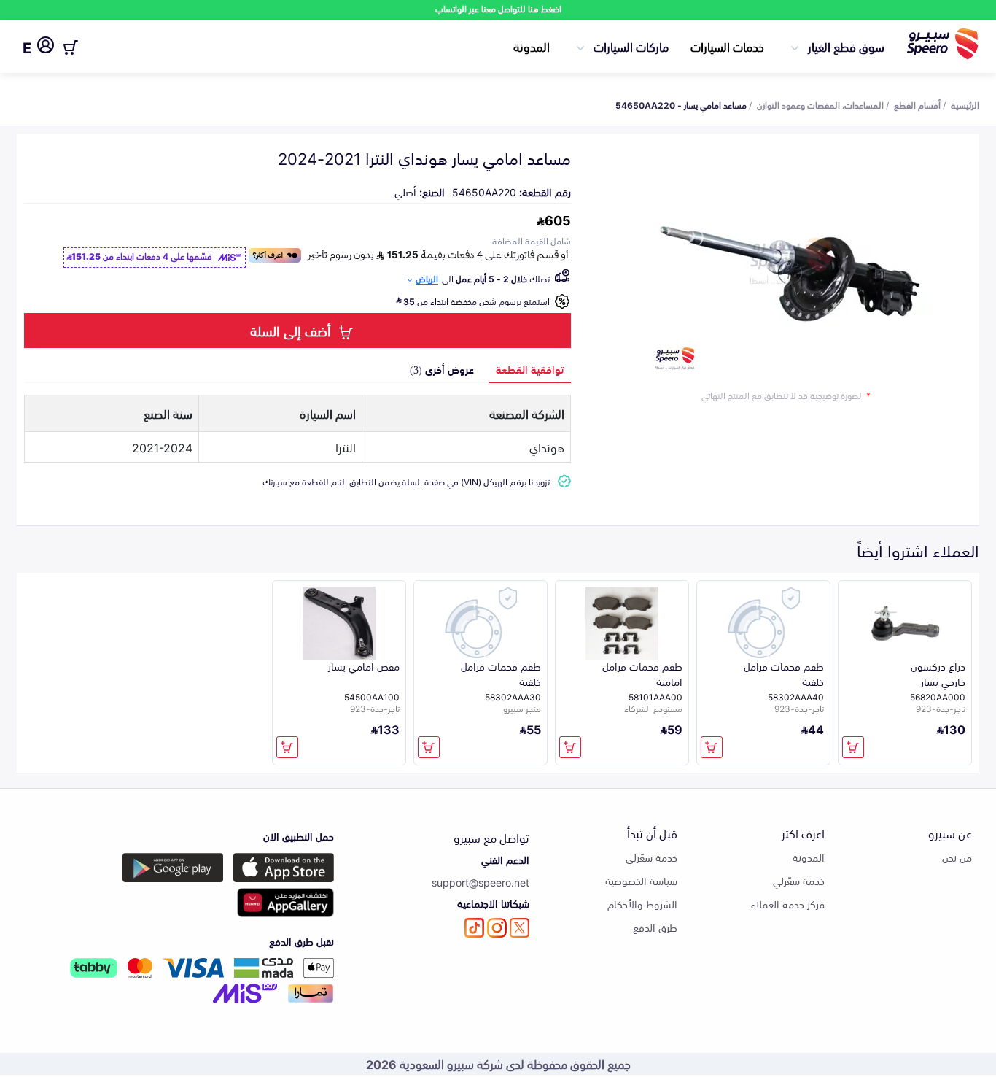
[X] (519, 928)
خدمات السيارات (727, 46)
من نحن (957, 857)
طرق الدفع (655, 927)
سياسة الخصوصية (641, 880)
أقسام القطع (917, 104)
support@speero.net (480, 881)
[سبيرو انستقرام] (497, 928)
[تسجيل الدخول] (45, 47)
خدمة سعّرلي (799, 880)
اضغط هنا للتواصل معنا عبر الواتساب (498, 8)
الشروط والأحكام (642, 903)
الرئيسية (965, 104)
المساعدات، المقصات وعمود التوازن (820, 104)
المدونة (531, 46)
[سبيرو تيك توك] (474, 928)
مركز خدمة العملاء (787, 903)
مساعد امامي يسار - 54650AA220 (681, 104)
